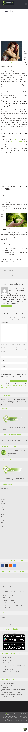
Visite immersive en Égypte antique (9, 683)
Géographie (3, 507)
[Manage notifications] (24, 729)
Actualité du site (4, 488)
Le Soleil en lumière (12, 586)
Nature (2, 518)
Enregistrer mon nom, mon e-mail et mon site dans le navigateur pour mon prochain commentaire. (13, 375)
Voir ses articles (6, 306)
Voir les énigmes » (10, 455)
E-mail (2, 360)
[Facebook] (2, 565)
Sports (2, 526)
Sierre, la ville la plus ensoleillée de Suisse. (10, 692)
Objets (2, 520)
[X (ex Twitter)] (6, 565)
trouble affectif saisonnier (13, 63)
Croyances (3, 495)
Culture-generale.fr (6, 713)
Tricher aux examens (14, 598)
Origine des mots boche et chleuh (18, 603)
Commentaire (4, 322)
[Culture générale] (8, 3)
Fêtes (2, 505)
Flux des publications (5, 621)
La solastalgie (7, 11)
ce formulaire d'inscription (12, 442)
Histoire (2, 509)
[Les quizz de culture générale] (11, 419)
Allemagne (16, 139)
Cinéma (2, 492)
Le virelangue (10, 595)
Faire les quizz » (4, 429)
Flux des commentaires (6, 623)
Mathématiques (4, 515)
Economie (3, 499)
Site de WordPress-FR (6, 624)
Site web (3, 366)
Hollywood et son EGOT (6, 687)
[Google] (14, 565)
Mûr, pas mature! (13, 607)
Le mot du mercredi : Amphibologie (19, 600)
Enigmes (3, 501)
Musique (3, 517)
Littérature (3, 513)
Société (2, 524)
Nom (2, 354)
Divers (2, 497)
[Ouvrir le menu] (26, 4)
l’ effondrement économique (17, 141)
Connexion (3, 619)
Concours (3, 494)
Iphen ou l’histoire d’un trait (7, 685)
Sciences (3, 522)
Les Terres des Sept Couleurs (7, 696)
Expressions (3, 503)
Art (1, 490)
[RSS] (10, 565)
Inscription (3, 617)
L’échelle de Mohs (12, 584)
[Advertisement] (14, 27)
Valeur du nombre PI (12, 589)
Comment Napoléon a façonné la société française (12, 694)
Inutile (2, 511)
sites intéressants (14, 722)
